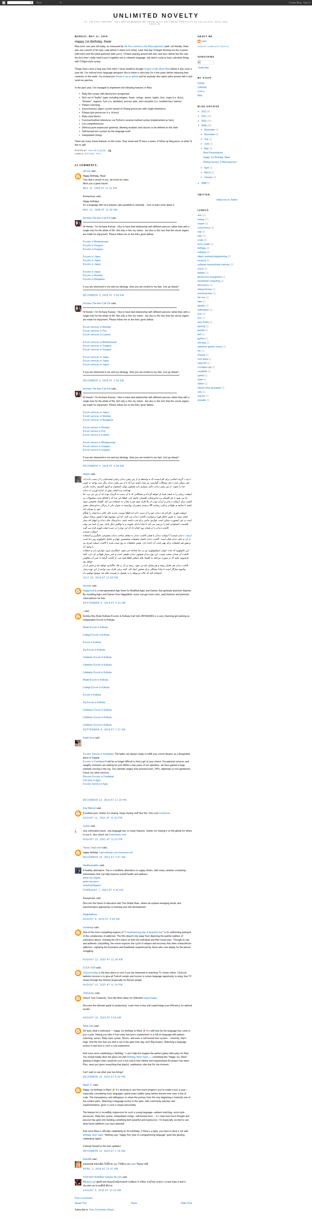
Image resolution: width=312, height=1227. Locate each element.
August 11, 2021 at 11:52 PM (102, 817)
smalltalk (202, 371)
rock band (203, 359)
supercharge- (150, 998)
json (200, 313)
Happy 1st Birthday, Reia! (216, 157)
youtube (202, 400)
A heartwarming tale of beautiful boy (143, 932)
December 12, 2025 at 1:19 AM (104, 1151)
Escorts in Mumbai (93, 275)
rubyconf (202, 363)
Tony (204, 41)
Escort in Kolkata (92, 642)
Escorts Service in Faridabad (98, 754)
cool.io (201, 91)
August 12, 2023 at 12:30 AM (103, 959)
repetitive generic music (210, 346)
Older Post (186, 1203)
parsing (201, 326)
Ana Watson (89, 808)
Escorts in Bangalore (94, 279)
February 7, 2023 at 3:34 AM (103, 890)
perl (199, 334)
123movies (88, 993)
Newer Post (81, 1203)
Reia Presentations (213, 152)
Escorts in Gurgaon (93, 245)
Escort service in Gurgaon (96, 446)
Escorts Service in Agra (95, 784)
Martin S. (87, 1085)
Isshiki (86, 826)
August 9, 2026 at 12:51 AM (102, 1190)
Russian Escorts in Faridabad (98, 776)
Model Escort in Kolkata (95, 627)
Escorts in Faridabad (94, 761)
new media (203, 322)
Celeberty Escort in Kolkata (97, 657)
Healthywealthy (91, 865)
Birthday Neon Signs (138, 1057)
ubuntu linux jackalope (209, 387)
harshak (87, 585)
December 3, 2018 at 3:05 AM (103, 295)
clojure (201, 223)
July (206, 139)
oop (199, 231)
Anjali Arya (88, 737)
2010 (204, 120)
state (200, 379)
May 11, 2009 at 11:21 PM (100, 188)
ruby (200, 235)
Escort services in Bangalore (98, 420)
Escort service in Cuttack (96, 434)
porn (133, 1164)
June (207, 143)
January (208, 177)
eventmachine (205, 293)
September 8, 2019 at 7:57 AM (104, 729)
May (206, 148)
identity (201, 305)
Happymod (89, 590)
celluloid (202, 252)
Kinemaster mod (117, 834)
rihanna (201, 355)
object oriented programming (212, 256)
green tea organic (92, 877)
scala (200, 240)
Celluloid (202, 87)
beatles (201, 272)
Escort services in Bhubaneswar (100, 342)
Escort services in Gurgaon (97, 345)
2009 (204, 125)
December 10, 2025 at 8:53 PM (104, 1076)
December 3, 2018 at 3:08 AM (103, 466)
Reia (200, 95)
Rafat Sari (88, 1026)
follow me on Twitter (226, 199)
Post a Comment (83, 1198)
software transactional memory (214, 264)
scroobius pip (204, 367)
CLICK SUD (89, 967)
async (201, 268)
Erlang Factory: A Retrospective (220, 162)
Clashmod (164, 813)
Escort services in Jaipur (96, 357)
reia (98, 154)
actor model (204, 244)
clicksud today (90, 972)
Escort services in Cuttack (97, 334)
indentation (203, 309)
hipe (200, 301)
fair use (201, 297)
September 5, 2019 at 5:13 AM (104, 602)
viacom (201, 396)
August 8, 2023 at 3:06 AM (101, 919)
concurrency (204, 227)
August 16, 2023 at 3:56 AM (102, 1017)
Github (201, 83)
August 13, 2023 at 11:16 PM (103, 984)
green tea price (90, 881)
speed (201, 375)
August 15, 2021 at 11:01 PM (103, 839)
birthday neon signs (93, 1135)
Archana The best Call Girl (96, 218)
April (207, 167)
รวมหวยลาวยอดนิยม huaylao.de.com (102, 1177)
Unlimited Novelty (156, 15)
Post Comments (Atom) (101, 1209)
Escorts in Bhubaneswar (95, 241)
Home (134, 1203)
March (207, 172)
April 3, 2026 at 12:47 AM (100, 1168)
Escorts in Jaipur (92, 256)
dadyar (86, 474)
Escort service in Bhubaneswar (99, 442)
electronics (203, 285)
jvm (199, 318)
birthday (89, 154)
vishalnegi (88, 927)
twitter (201, 383)
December (210, 129)
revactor (202, 260)
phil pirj (86, 171)
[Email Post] (109, 150)
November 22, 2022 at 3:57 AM (104, 857)
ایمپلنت (187, 479)
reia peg (202, 342)
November (210, 134)
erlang (201, 219)
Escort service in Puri (94, 431)
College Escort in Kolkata (96, 634)
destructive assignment (210, 277)
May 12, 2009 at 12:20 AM (100, 209)
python (201, 338)
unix (200, 392)
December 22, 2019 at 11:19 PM (105, 800)
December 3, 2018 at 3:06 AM (103, 380)
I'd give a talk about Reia (157, 68)
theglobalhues (90, 914)
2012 (204, 111)
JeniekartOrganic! (92, 885)
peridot (201, 330)
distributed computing (209, 281)
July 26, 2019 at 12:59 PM (100, 577)
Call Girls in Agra (91, 780)
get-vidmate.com (109, 852)
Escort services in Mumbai (97, 327)
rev (199, 350)
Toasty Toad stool (92, 847)
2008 (204, 183)
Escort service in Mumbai (96, 427)
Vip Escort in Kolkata (94, 649)
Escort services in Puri (95, 330)
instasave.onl (126, 852)
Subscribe (203, 67)
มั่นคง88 (87, 1159)
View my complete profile (213, 46)
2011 (204, 116)
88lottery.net (89, 1181)
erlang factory (205, 289)
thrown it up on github (127, 76)
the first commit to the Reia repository (144, 46)
